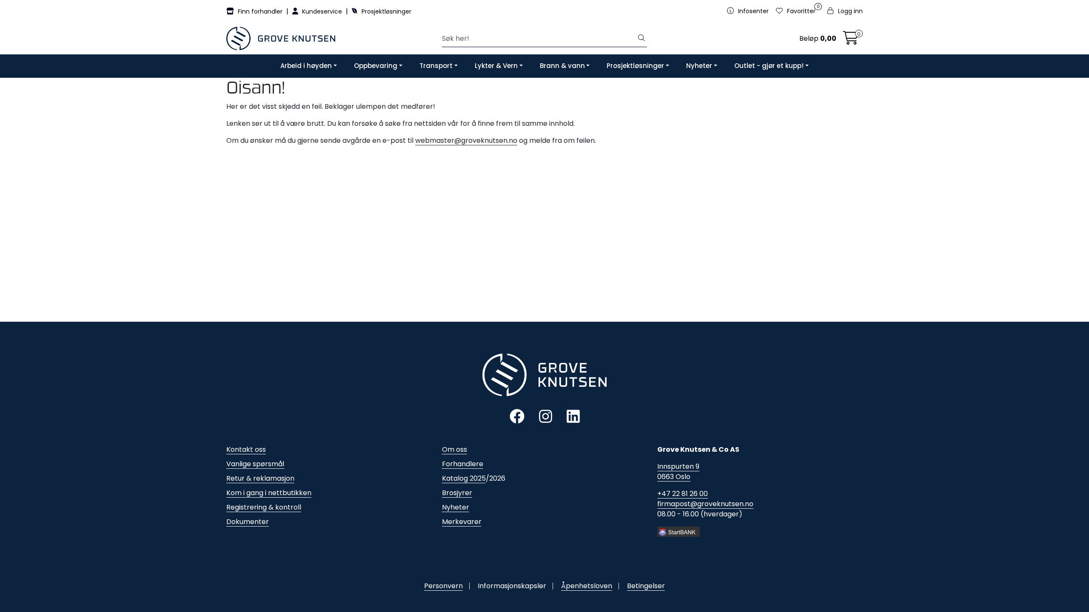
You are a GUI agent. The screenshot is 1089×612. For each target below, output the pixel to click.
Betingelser (646, 586)
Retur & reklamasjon (260, 478)
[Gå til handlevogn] (850, 40)
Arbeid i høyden (306, 65)
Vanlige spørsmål (255, 464)
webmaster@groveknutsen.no (466, 140)
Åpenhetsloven (586, 586)
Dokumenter (247, 522)
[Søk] (641, 38)
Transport (436, 65)
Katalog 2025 (464, 478)
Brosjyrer (457, 493)
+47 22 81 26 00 (682, 494)
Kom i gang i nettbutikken (268, 493)
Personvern (443, 586)
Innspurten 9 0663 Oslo (678, 472)
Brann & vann (562, 65)
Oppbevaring (375, 65)
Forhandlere (462, 464)
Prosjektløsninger (385, 11)
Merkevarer (462, 522)
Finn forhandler (260, 11)
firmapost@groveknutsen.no (705, 504)
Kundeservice (322, 11)
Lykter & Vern (496, 65)
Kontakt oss (246, 449)
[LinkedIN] (573, 416)
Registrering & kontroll (263, 507)
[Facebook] (517, 416)
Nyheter (699, 65)
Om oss (454, 449)
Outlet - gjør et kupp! (769, 65)
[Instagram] (545, 416)
